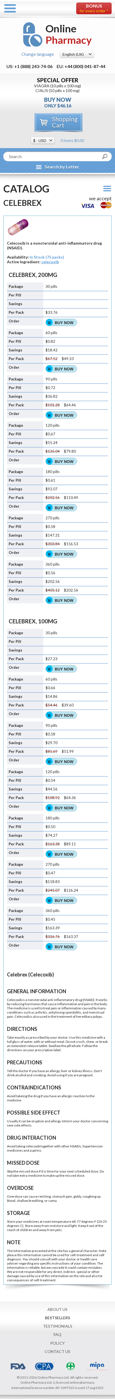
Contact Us (57, 1351)
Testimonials (57, 1326)
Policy (57, 1343)
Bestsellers (57, 1317)
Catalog (26, 188)
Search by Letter (62, 166)
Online (68, 34)
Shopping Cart (65, 122)
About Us (57, 1309)
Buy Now (64, 322)
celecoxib (50, 261)
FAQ (57, 1334)
